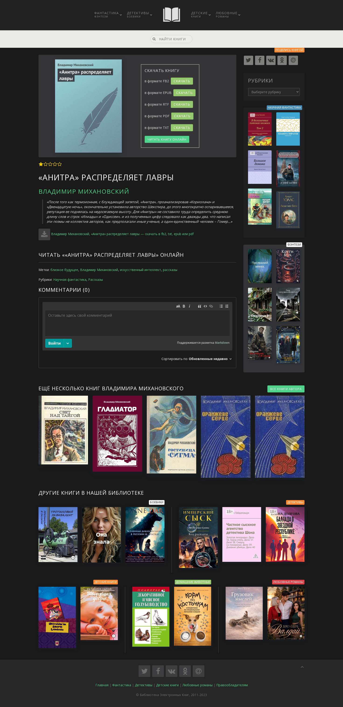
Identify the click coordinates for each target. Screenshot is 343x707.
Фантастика (106, 14)
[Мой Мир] (293, 60)
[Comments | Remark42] (137, 332)
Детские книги (167, 685)
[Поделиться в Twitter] (144, 671)
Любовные (226, 14)
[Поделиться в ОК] (185, 671)
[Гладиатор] (115, 434)
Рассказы (95, 279)
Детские (199, 14)
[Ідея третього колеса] (277, 437)
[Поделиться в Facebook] (158, 671)
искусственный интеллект (140, 270)
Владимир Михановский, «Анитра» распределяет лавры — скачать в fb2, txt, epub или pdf (122, 234)
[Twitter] (248, 60)
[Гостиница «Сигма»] (169, 435)
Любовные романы (197, 685)
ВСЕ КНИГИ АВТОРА (286, 389)
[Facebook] (259, 60)
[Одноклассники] (282, 60)
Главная (101, 685)
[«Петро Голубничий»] (223, 437)
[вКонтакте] (271, 60)
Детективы (138, 14)
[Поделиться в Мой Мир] (198, 671)
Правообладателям (232, 685)
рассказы (170, 270)
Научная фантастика (69, 279)
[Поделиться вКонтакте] (171, 671)
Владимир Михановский (83, 191)
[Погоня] (61, 430)
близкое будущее (64, 270)
